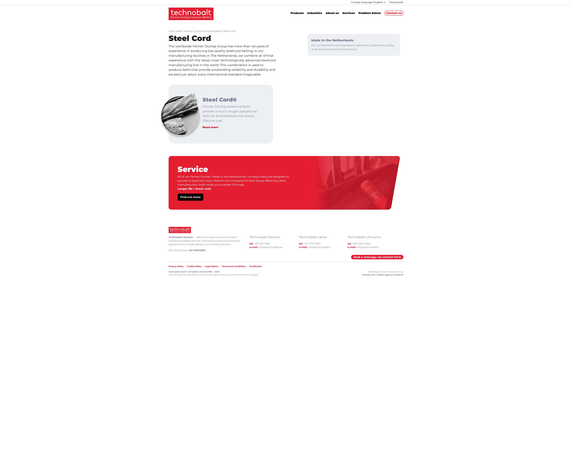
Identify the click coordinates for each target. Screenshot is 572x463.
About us (332, 13)
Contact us (394, 13)
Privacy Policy (176, 266)
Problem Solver (370, 13)
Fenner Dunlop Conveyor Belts (202, 31)
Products (297, 13)
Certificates (255, 266)
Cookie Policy (194, 266)
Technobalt (175, 31)
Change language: (362, 2)
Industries (314, 13)
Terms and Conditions (234, 266)
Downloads (396, 2)
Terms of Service (244, 274)
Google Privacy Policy (221, 274)
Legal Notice (211, 266)
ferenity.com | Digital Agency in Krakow (382, 274)
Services (348, 13)
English (378, 2)
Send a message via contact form (377, 257)
